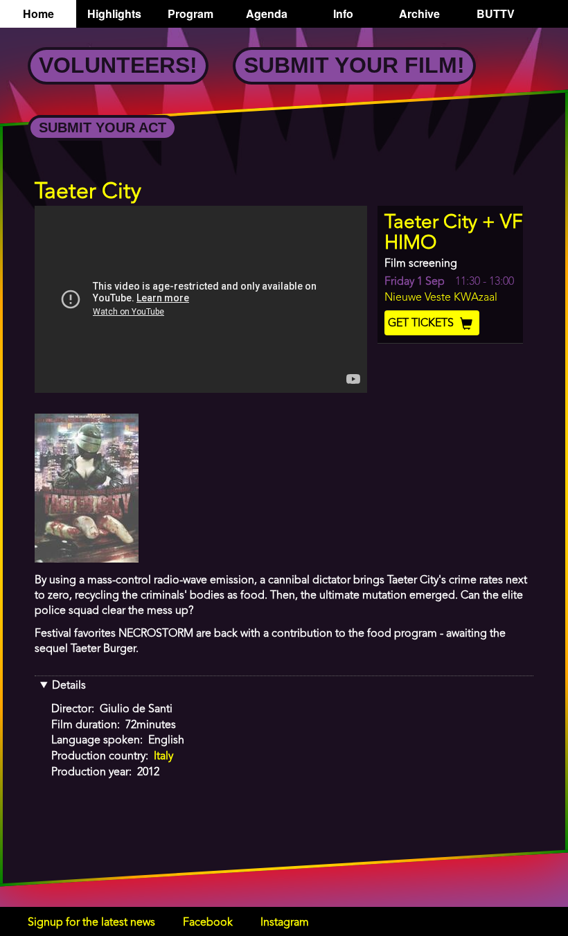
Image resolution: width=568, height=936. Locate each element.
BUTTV (496, 13)
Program (190, 13)
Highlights (114, 13)
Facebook (208, 922)
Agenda (266, 13)
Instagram (284, 922)
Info (343, 13)
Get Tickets (422, 323)
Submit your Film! (354, 65)
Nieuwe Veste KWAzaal (440, 297)
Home (38, 13)
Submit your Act (102, 127)
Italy (163, 756)
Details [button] (69, 685)
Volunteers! (118, 65)
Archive (419, 13)
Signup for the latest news (91, 922)
